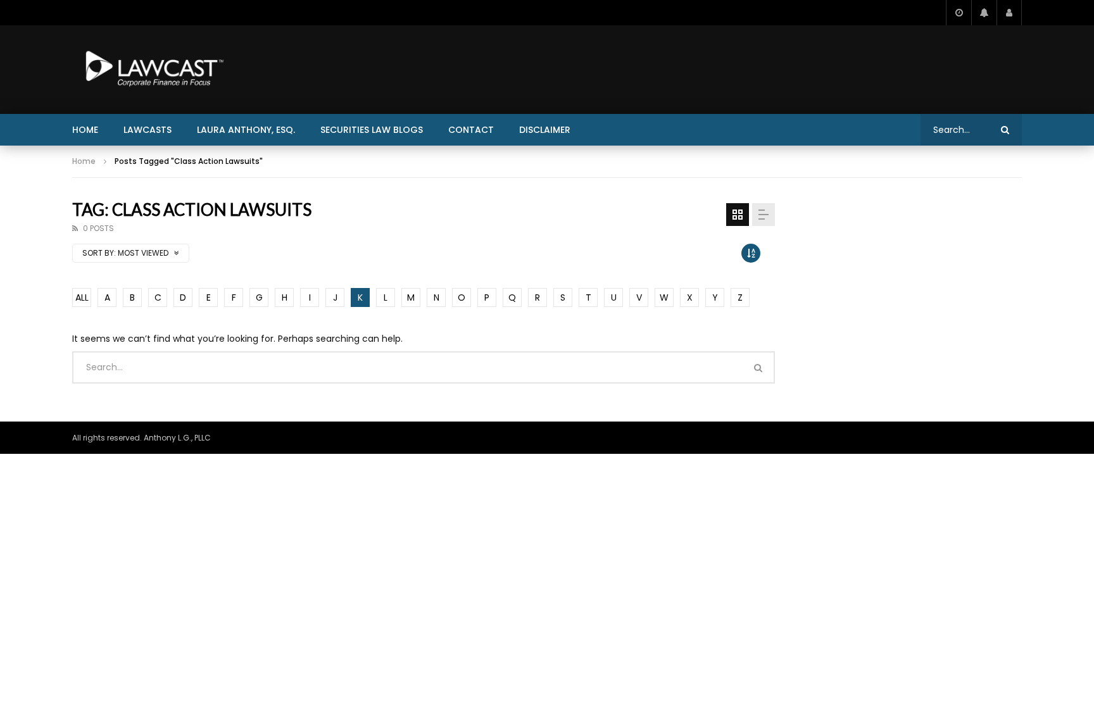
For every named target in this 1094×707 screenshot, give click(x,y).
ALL (82, 297)
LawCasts (147, 129)
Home (85, 129)
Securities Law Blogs (371, 129)
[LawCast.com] (152, 69)
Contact (471, 129)
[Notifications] (984, 12)
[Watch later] (958, 12)
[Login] (1009, 12)
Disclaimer (544, 129)
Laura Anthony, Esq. (246, 129)
